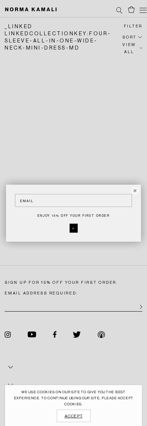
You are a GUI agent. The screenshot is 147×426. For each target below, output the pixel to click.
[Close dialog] (135, 191)
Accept (74, 416)
